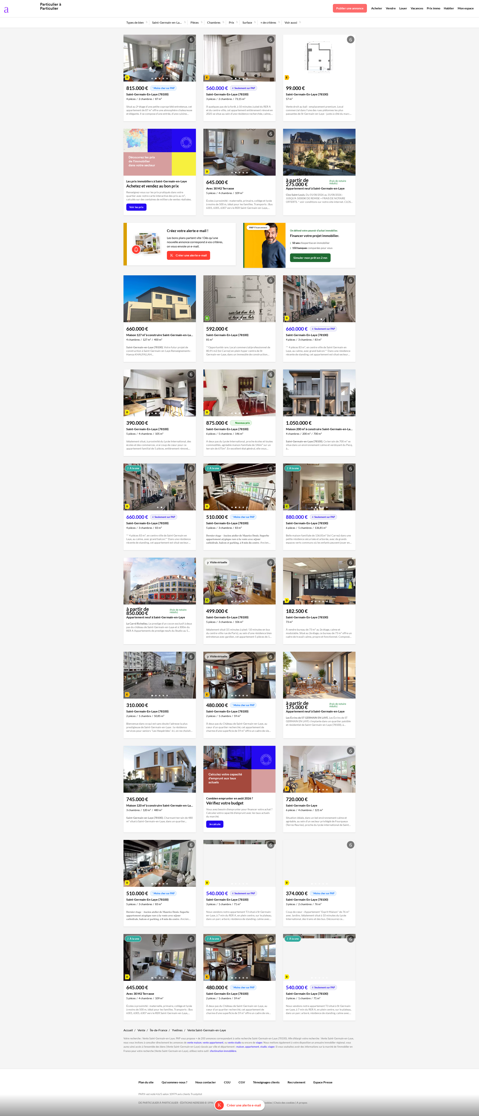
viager (259, 1042)
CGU (227, 1082)
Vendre (391, 8)
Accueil (128, 1030)
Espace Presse (322, 1082)
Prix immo (433, 8)
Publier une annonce (350, 8)
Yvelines (177, 1030)
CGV (242, 1082)
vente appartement (213, 1042)
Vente (141, 1030)
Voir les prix (136, 207)
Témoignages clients (266, 1082)
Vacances (417, 8)
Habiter (449, 8)
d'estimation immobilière (223, 1050)
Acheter (376, 8)
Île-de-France (158, 1030)
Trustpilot (196, 1094)
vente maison (194, 1042)
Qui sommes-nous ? (174, 1082)
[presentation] (127, 59)
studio (263, 1046)
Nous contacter (205, 1082)
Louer (403, 8)
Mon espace (466, 8)
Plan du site (146, 1082)
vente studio (234, 1042)
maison (240, 1046)
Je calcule (214, 824)
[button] (152, 77)
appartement (252, 1046)
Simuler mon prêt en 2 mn (310, 257)
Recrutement (296, 1082)
